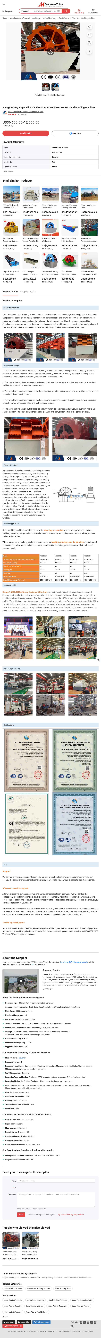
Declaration (76, 1331)
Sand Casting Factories (13, 1300)
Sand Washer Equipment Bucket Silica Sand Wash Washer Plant (10, 240)
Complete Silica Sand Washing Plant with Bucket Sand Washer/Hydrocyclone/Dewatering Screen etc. (69, 206)
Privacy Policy (88, 1331)
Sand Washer (64, 18)
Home (4, 18)
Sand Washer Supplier (12, 1306)
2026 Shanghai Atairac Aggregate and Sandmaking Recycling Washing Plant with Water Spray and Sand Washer (30, 273)
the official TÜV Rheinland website (74, 962)
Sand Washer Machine (34, 1306)
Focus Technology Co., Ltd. (33, 1331)
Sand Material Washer (12, 1312)
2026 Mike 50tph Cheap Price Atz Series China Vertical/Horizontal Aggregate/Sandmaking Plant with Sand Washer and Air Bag (89, 273)
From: (14, 1181)
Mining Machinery (49, 18)
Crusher (22, 1058)
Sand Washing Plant (63, 1288)
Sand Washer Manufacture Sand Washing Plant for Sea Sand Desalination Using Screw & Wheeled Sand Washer (69, 273)
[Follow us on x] (84, 1322)
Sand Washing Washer (80, 1306)
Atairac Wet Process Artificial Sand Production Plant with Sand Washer (31, 206)
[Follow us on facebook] (81, 1322)
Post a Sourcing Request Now (71, 1214)
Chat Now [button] (76, 133)
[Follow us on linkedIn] (72, 1326)
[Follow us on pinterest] (95, 1322)
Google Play (24, 1322)
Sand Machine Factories (58, 1300)
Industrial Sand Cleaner (13, 1288)
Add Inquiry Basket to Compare (50, 95)
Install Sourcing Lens (14, 1326)
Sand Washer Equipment (57, 1306)
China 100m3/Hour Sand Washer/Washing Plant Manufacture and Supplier (88, 206)
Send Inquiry (26, 133)
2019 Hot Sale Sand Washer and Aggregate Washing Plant (49, 240)
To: (15, 1187)
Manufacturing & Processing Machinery (25, 18)
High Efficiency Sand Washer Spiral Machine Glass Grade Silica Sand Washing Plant (11, 273)
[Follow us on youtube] (91, 1322)
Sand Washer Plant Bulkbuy (36, 1312)
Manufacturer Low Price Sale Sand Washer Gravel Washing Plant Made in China (69, 240)
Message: (12, 1194)
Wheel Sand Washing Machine (83, 18)
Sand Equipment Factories (82, 1300)
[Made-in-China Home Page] (50, 4)
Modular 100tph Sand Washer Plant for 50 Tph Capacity (31, 240)
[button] (3, 3)
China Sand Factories (35, 1300)
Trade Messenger (41, 1322)
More (4, 1316)
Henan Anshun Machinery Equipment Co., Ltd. (25, 112)
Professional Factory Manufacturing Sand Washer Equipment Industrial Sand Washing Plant (50, 273)
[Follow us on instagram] (88, 1322)
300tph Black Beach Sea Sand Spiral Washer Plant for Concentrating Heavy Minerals (11, 206)
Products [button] (24, 11)
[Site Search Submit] (66, 11)
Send (21, 1214)
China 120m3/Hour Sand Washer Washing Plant (49, 206)
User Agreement (64, 1331)
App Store (9, 1322)
